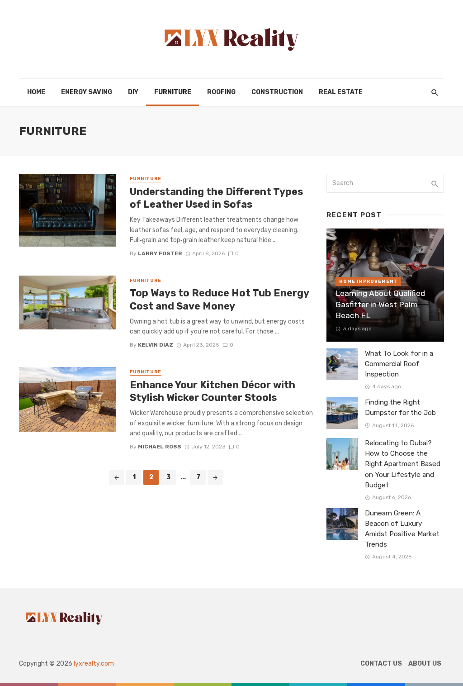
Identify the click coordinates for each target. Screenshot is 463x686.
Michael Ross (159, 446)
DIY (133, 92)
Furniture (172, 92)
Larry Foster (160, 253)
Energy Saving (86, 92)
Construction (277, 92)
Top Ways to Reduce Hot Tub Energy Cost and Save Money (219, 299)
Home (36, 92)
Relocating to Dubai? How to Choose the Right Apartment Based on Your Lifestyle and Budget (402, 464)
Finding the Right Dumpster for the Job (400, 407)
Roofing (221, 92)
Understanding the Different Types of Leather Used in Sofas (216, 198)
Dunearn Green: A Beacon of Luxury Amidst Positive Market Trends (402, 528)
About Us (424, 663)
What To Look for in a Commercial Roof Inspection (399, 363)
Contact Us (381, 663)
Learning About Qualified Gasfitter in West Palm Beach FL (380, 304)
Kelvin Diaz (155, 345)
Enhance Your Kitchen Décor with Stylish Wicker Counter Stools (212, 391)
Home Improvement (368, 281)
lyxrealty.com (94, 663)
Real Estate (341, 92)
